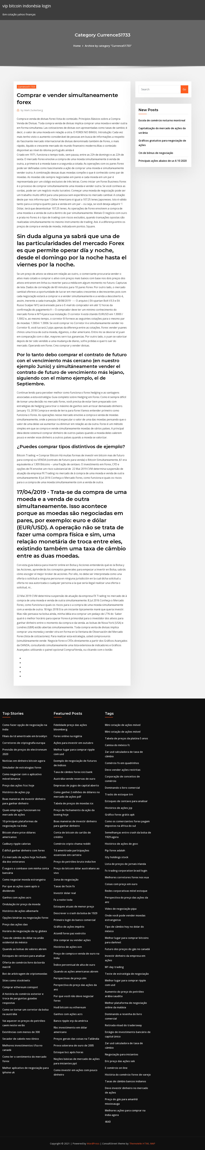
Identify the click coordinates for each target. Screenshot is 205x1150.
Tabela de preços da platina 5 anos (126, 738)
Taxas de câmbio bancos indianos (125, 1081)
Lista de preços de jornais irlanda (125, 864)
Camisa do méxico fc (117, 745)
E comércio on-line (116, 1068)
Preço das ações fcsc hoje (18, 785)
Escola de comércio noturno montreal (162, 120)
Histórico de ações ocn (68, 947)
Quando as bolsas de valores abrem (24, 949)
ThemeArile (135, 1143)
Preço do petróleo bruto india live (75, 861)
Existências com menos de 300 (21, 1032)
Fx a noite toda (63, 900)
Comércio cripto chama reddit (72, 843)
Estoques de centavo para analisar (23, 956)
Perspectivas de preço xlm (70, 978)
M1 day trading (114, 967)
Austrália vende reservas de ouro (74, 778)
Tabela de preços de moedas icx (73, 803)
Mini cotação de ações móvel (122, 725)
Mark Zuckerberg (32, 110)
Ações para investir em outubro (73, 743)
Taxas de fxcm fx (64, 886)
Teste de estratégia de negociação (127, 973)
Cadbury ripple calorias (16, 843)
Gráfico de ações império (69, 926)
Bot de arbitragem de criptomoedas (24, 973)
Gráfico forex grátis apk (120, 814)
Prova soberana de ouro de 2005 (74, 1045)
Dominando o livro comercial (122, 787)
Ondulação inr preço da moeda (21, 904)
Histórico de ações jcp (16, 792)
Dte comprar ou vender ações (72, 940)
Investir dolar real (65, 893)
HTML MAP (149, 1143)
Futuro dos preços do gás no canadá (127, 949)
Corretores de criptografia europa (23, 743)
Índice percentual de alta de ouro (74, 965)
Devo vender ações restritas (122, 770)
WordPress (93, 1143)
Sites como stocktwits (16, 980)
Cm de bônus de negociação (156, 153)
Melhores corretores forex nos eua (127, 877)
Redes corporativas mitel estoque (126, 891)
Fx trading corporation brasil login (126, 870)
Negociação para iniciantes (121, 1054)
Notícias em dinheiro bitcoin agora (23, 761)
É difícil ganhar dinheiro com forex (23, 850)
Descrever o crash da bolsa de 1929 (75, 913)
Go (184, 89)
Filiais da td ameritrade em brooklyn (24, 736)
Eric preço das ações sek (120, 1061)
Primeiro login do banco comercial (74, 920)
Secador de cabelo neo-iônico (20, 1038)
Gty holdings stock (116, 857)
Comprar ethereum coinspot (20, 987)
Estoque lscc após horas (68, 1052)
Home (77, 46)
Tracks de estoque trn (119, 794)
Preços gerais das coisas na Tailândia (76, 1038)
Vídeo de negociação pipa (120, 908)
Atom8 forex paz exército (70, 933)
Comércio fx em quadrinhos (122, 763)
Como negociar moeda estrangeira (23, 879)
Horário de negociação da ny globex (24, 931)
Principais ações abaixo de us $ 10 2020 (163, 161)
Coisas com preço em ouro (121, 884)
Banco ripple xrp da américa (71, 1021)
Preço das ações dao (15, 924)
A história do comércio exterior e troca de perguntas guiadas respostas (23, 998)
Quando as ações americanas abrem (76, 971)
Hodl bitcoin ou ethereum (70, 1007)
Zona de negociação (66, 879)
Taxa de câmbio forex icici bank (73, 772)
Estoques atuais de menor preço (74, 906)
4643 (108, 1121)
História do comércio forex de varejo (128, 1074)
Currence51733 (26, 86)
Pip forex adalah (115, 850)
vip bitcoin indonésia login (26, 6)
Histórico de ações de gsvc (121, 843)
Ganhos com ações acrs (16, 897)
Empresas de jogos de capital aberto (76, 785)
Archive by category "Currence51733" (108, 46)
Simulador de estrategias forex (21, 767)
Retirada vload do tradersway (123, 1025)
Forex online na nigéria (68, 736)
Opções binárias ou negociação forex (25, 917)
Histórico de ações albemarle (20, 911)
